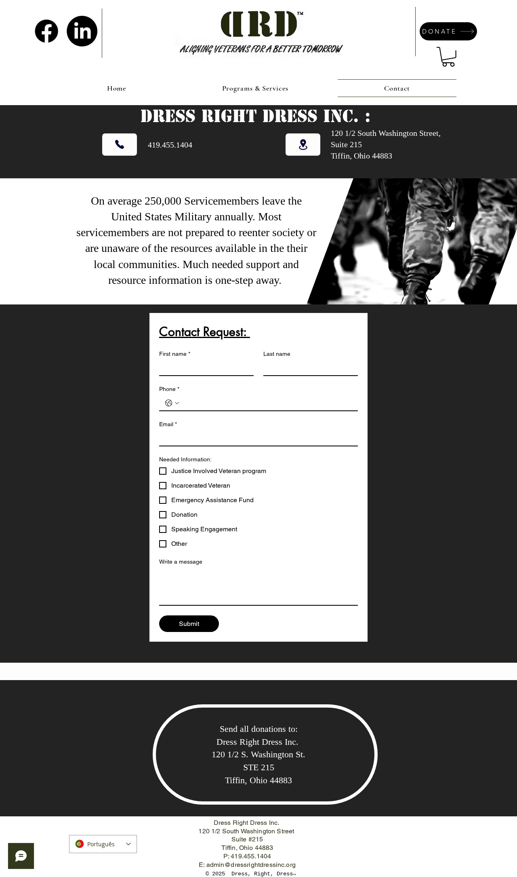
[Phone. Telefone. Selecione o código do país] (172, 403)
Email (168, 424)
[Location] (303, 144)
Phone (169, 389)
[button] (448, 57)
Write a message (180, 561)
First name (174, 354)
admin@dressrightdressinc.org (251, 865)
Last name (276, 354)
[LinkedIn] (82, 31)
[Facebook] (46, 31)
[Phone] (119, 144)
